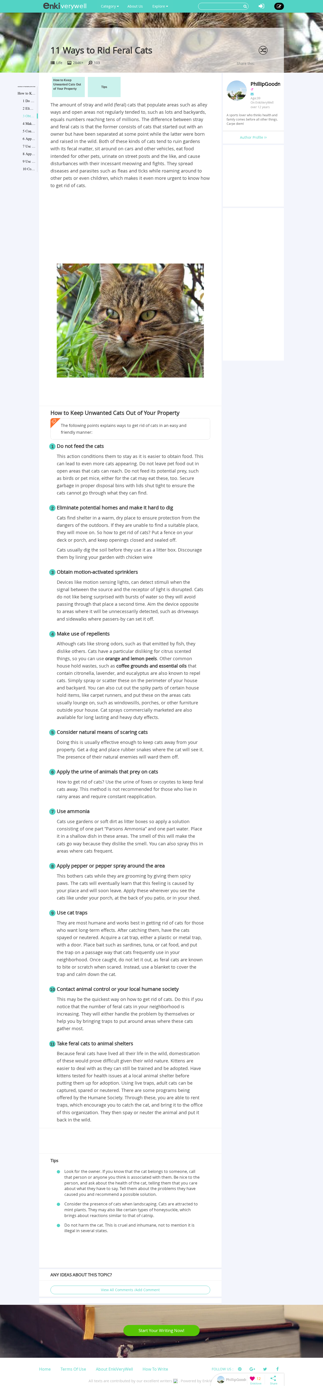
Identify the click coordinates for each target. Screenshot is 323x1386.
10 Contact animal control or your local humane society (29, 168)
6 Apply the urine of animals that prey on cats (29, 138)
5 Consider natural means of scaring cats (29, 131)
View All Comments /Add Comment (130, 1289)
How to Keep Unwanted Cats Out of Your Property (26, 93)
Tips (104, 87)
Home (45, 1369)
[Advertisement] (130, 227)
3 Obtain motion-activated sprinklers (29, 115)
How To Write (155, 1369)
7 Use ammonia (29, 146)
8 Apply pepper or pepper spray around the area (29, 153)
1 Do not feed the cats (29, 100)
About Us (135, 6)
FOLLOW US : (222, 1369)
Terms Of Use (73, 1369)
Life (59, 62)
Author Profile (252, 137)
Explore (159, 6)
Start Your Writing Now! (161, 1330)
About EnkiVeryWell (114, 1369)
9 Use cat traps (29, 161)
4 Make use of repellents (29, 123)
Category (109, 6)
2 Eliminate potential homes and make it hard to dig (29, 108)
